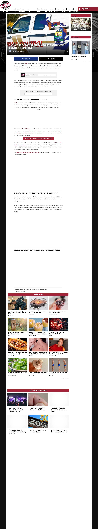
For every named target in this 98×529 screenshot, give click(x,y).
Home (13, 9)
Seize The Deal (31, 11)
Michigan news (35, 289)
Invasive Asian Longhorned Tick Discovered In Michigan (37, 409)
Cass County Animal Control (35, 131)
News (24, 291)
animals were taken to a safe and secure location (27, 152)
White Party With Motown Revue (19, 11)
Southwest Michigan (25, 128)
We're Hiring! (75, 11)
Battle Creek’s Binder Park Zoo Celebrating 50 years (38, 431)
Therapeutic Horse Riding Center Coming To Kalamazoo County (59, 409)
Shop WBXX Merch (39, 11)
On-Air (18, 9)
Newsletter (45, 9)
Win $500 (8, 11)
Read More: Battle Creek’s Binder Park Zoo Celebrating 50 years (38, 138)
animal (26, 63)
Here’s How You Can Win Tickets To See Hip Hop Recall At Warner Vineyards (17, 409)
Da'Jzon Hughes (15, 51)
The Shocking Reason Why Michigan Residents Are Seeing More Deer (17, 432)
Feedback (56, 11)
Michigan (16, 103)
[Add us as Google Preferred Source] (66, 9)
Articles (21, 291)
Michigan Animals (27, 289)
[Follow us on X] (76, 9)
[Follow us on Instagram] (73, 9)
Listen (28, 9)
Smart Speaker (48, 11)
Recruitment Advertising (65, 11)
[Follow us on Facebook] (69, 9)
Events (23, 9)
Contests (52, 9)
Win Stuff (34, 9)
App (39, 9)
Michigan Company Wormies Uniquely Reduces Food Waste (59, 431)
